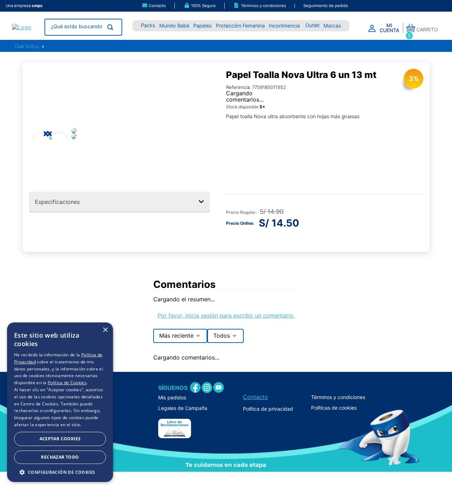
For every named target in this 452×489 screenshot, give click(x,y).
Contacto (255, 396)
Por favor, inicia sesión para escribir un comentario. (226, 315)
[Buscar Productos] (111, 27)
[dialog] (60, 402)
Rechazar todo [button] (60, 457)
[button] (153, 6)
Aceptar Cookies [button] (60, 439)
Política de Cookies (67, 383)
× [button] (105, 330)
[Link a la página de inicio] (26, 46)
